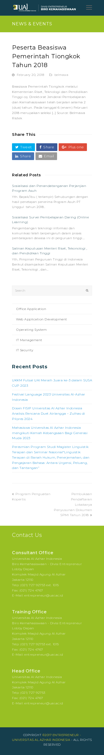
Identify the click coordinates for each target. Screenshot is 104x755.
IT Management (29, 340)
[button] (23, 147)
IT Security (25, 350)
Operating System (31, 330)
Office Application (31, 309)
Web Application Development (41, 319)
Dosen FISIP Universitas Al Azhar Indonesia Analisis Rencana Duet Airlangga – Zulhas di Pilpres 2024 (48, 413)
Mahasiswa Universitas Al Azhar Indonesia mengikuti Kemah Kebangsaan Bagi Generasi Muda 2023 (49, 433)
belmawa (61, 75)
